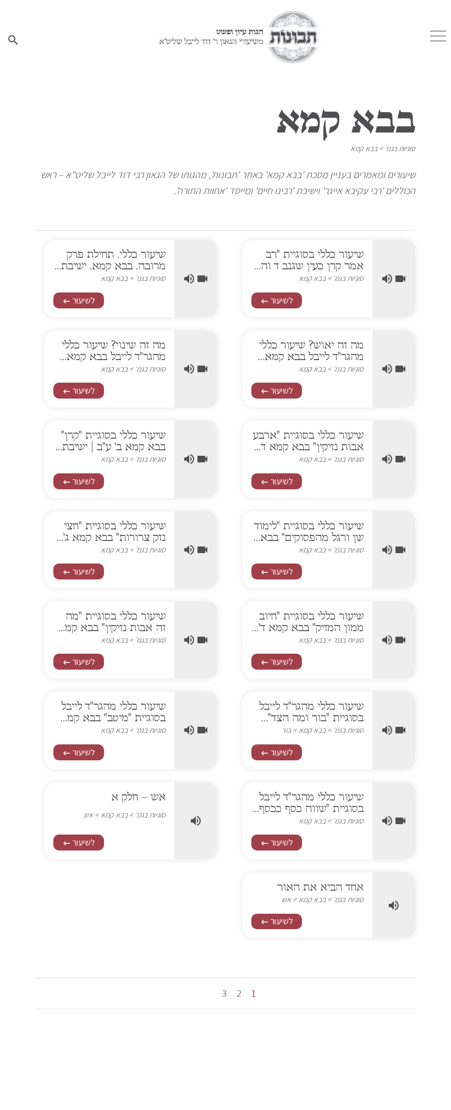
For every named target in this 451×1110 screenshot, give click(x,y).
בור (286, 730)
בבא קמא (363, 148)
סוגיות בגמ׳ (399, 148)
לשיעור (276, 300)
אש (88, 815)
